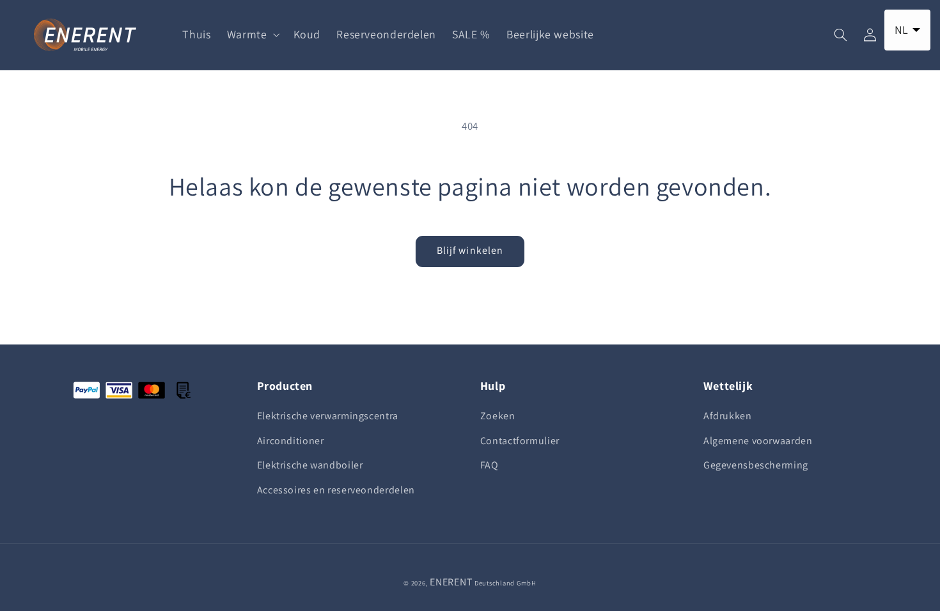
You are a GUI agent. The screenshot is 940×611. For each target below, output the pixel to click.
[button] (252, 34)
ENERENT (451, 582)
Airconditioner (290, 440)
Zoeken (497, 415)
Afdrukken (727, 415)
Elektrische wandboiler (310, 465)
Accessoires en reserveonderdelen (336, 490)
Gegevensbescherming (755, 465)
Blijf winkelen (470, 250)
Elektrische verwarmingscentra (327, 415)
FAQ (489, 465)
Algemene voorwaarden (758, 440)
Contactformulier (520, 440)
